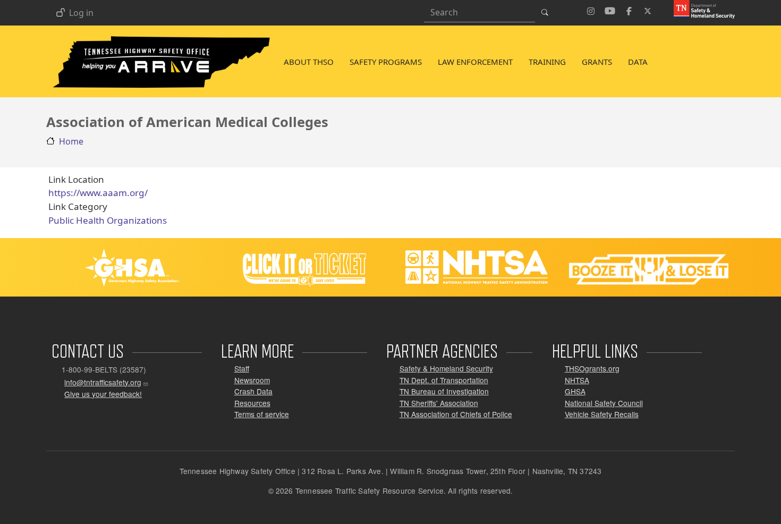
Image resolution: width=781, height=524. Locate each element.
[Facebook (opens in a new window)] (629, 9)
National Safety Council (604, 403)
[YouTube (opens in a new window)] (609, 9)
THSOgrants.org (592, 368)
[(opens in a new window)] (700, 8)
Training (547, 61)
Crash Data (253, 391)
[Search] (548, 12)
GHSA (575, 391)
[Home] (161, 37)
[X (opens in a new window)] (648, 9)
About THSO (309, 61)
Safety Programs (386, 61)
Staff (241, 368)
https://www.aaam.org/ (98, 193)
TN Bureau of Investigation (444, 391)
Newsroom (252, 380)
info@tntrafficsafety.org (102, 382)
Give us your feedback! (103, 394)
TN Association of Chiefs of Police (456, 414)
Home (71, 141)
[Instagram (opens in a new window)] (590, 9)
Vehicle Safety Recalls (602, 414)
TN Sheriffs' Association (439, 403)
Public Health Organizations (107, 220)
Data (638, 61)
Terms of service (261, 414)
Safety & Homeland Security (446, 368)
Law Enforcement (475, 61)
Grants (597, 61)
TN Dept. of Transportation (444, 380)
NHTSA (577, 380)
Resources (252, 403)
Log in (81, 13)
